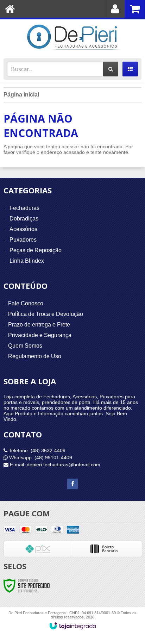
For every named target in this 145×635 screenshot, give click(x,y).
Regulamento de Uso (34, 356)
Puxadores (23, 240)
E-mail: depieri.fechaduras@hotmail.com (54, 464)
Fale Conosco (25, 303)
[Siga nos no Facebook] (72, 484)
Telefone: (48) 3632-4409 (36, 450)
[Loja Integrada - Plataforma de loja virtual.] (73, 626)
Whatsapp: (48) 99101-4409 (40, 457)
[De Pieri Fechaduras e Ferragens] (72, 37)
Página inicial (21, 95)
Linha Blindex (27, 261)
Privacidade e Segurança (39, 335)
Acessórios (23, 229)
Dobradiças (24, 219)
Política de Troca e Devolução (45, 314)
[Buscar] (110, 69)
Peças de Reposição (36, 250)
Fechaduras (24, 208)
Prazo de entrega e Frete (39, 325)
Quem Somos (25, 346)
